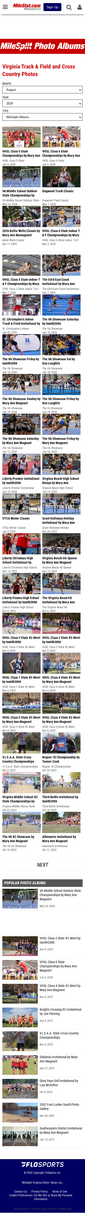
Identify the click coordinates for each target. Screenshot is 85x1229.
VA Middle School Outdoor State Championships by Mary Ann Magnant (60, 895)
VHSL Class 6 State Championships (53, 161)
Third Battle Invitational (55, 806)
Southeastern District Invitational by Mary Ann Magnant (61, 1130)
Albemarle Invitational (55, 846)
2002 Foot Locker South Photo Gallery (59, 1107)
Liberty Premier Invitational (18, 488)
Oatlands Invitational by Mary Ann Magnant (59, 1059)
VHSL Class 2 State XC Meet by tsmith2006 (60, 940)
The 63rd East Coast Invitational (60, 289)
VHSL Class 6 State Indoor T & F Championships (60, 240)
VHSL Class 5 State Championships (13, 161)
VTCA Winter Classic (14, 527)
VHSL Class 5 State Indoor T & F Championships (20, 289)
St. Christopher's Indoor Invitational (15, 329)
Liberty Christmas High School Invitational (19, 567)
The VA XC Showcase (14, 846)
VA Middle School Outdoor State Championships (20, 200)
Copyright (38, 1172)
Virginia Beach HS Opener (57, 567)
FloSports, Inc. (53, 1172)
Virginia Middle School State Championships (18, 806)
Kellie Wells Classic (13, 240)
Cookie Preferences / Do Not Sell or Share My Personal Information (40, 1197)
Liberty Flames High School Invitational (18, 607)
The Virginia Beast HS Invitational (54, 607)
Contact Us (20, 1191)
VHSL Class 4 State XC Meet (58, 727)
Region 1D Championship (56, 766)
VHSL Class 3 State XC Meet (18, 647)
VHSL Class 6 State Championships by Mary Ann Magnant (58, 966)
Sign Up (52, 7)
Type (5, 111)
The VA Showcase (52, 328)
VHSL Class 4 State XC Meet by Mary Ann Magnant (60, 988)
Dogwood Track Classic (55, 200)
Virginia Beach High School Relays (57, 488)
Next (42, 865)
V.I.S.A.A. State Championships (20, 766)
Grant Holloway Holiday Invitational (55, 528)
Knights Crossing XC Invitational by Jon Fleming (60, 1012)
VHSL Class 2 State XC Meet (58, 647)
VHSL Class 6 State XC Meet (58, 687)
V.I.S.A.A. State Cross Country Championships (59, 1035)
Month (6, 83)
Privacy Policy (39, 1191)
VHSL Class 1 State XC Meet (18, 687)
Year (5, 97)
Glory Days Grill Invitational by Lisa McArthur (59, 1083)
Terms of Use (59, 1191)
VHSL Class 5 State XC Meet (18, 727)
